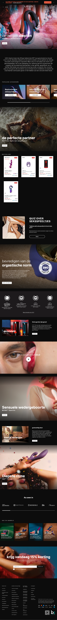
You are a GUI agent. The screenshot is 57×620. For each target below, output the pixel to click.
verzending (13, 590)
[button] (3, 7)
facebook (32, 594)
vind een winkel (14, 610)
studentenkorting (14, 612)
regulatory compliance (15, 598)
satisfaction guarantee (15, 596)
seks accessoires (25, 610)
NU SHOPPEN (48, 2)
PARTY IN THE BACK (20, 534)
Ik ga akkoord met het (20, 569)
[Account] (49, 7)
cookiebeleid (4, 603)
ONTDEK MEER (11, 95)
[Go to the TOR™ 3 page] (28, 164)
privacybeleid (4, 601)
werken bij (3, 599)
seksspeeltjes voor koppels (25, 600)
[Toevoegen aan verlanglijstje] (5, 168)
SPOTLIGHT (34, 534)
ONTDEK (5, 43)
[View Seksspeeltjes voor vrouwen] (39, 90)
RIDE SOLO (4, 535)
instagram (32, 590)
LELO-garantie (14, 592)
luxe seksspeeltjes (25, 605)
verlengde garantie (15, 594)
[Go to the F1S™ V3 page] (46, 164)
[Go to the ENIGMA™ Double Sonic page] (11, 189)
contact (13, 608)
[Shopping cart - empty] (53, 7)
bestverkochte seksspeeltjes (25, 592)
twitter (32, 592)
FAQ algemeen (14, 600)
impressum (4, 590)
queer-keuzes (25, 614)
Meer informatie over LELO (28, 312)
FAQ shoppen (14, 602)
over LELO (3, 588)
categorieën (25, 589)
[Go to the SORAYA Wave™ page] (11, 164)
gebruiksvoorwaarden (5, 605)
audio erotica (33, 596)
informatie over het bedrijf (5, 593)
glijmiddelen (25, 607)
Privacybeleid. (23, 569)
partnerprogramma (5, 607)
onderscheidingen (5, 595)
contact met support (15, 588)
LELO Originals (14, 614)
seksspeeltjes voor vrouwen (25, 594)
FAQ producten (14, 604)
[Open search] (45, 7)
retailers (3, 609)
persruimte (3, 597)
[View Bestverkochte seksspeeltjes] (15, 90)
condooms (24, 612)
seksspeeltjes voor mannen (25, 597)
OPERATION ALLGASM (49, 533)
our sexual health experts (33, 599)
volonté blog (33, 588)
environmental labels (15, 606)
